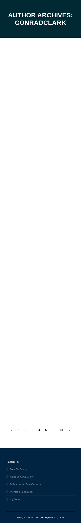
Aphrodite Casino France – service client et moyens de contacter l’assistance (36, 312)
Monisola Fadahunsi (21, 491)
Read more (21, 96)
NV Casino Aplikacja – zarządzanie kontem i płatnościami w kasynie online (38, 123)
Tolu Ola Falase (18, 469)
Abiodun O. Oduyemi (22, 476)
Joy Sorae (15, 499)
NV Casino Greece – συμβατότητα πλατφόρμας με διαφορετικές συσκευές (37, 189)
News (14, 73)
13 (61, 429)
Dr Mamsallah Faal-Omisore (25, 484)
